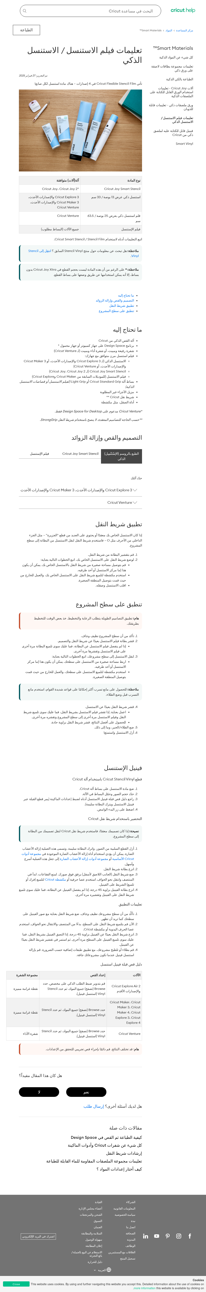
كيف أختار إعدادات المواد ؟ (119, 1169)
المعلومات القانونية (124, 1208)
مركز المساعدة (184, 30)
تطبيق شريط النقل (121, 306)
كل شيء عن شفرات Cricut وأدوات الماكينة (105, 1145)
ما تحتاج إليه (126, 295)
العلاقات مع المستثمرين (121, 1252)
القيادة (98, 1202)
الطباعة (26, 29)
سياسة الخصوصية (125, 1215)
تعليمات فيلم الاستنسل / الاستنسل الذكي (177, 120)
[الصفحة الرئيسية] (183, 11)
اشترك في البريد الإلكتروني (38, 1236)
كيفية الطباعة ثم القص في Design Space (106, 1137)
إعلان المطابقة (93, 1246)
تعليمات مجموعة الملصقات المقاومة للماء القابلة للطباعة (94, 1161)
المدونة (131, 1239)
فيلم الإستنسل (39, 454)
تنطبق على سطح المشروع (116, 311)
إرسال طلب (93, 1106)
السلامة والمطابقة (91, 1233)
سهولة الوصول (93, 1239)
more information (145, 1288)
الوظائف (130, 1246)
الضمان (98, 1227)
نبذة (133, 1221)
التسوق (98, 1221)
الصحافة (130, 1233)
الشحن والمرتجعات (91, 1215)
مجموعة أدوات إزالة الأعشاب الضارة (84, 859)
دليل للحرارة (95, 1262)
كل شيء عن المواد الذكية (176, 57)
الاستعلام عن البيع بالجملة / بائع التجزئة (86, 1253)
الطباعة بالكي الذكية (179, 79)
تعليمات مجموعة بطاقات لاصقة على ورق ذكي (172, 68)
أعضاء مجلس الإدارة (90, 1208)
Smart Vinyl (184, 144)
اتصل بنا (130, 1227)
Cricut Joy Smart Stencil (80, 454)
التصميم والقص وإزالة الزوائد (115, 300)
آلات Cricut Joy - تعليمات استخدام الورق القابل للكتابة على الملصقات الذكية (171, 92)
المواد (169, 30)
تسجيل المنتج (127, 1258)
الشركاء (130, 1202)
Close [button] (16, 1284)
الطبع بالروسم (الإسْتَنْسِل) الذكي (121, 456)
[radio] (86, 1092)
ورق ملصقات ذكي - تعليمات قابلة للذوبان (171, 107)
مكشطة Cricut (55, 879)
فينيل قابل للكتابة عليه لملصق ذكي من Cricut (173, 133)
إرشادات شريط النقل (124, 1153)
